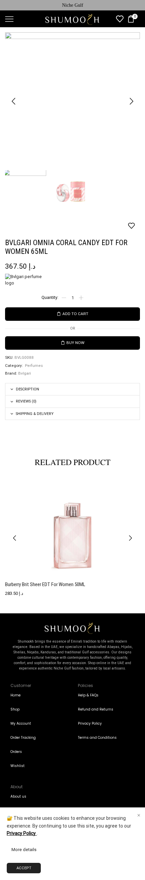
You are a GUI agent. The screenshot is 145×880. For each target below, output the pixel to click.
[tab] (72, 389)
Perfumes (34, 365)
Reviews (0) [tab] (26, 401)
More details (23, 849)
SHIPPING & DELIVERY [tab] (35, 414)
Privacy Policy (22, 833)
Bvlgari (24, 373)
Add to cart (75, 313)
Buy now (75, 342)
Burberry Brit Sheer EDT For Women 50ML (45, 584)
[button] (13, 101)
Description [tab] (27, 389)
